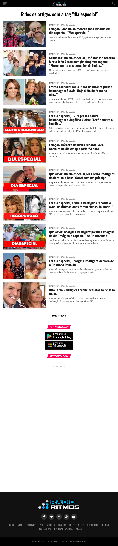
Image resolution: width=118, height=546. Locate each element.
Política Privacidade (63, 528)
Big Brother (92, 525)
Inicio (11, 525)
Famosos (62, 525)
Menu (20, 525)
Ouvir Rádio (31, 525)
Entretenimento (76, 525)
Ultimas (105, 525)
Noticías (51, 525)
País (41, 525)
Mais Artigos (59, 316)
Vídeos (79, 528)
